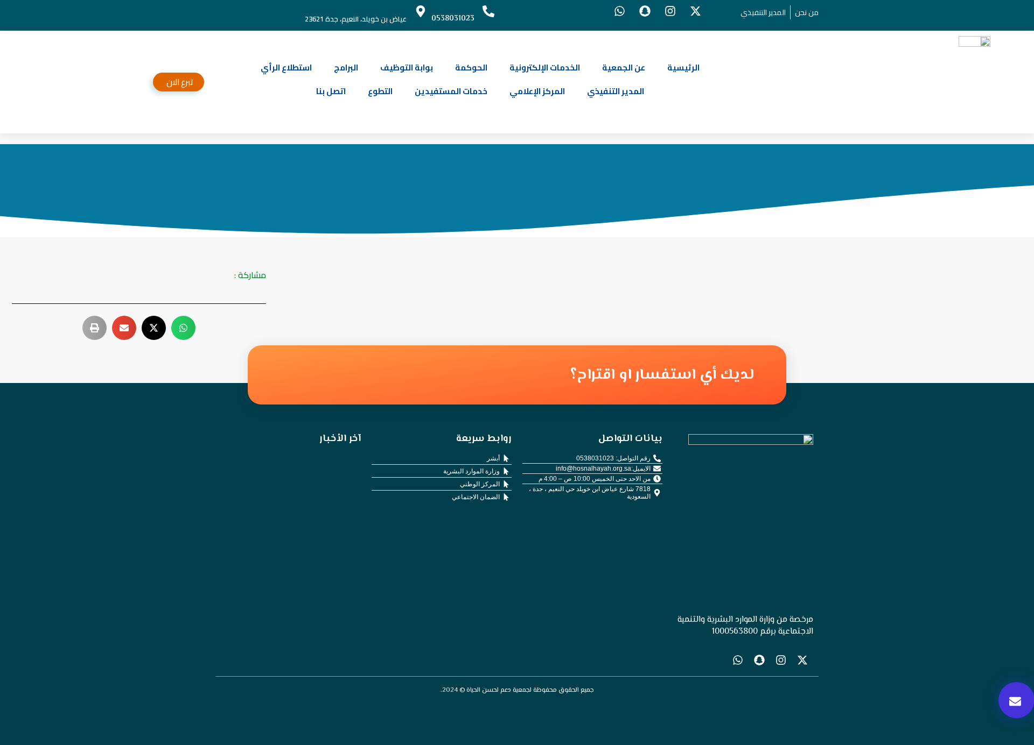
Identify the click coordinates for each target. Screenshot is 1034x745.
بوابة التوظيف (406, 67)
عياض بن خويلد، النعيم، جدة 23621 (356, 18)
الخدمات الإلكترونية (544, 67)
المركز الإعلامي (537, 91)
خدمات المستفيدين (451, 91)
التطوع (380, 91)
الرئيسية (683, 67)
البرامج (346, 67)
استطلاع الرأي (286, 67)
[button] (183, 328)
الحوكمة (471, 67)
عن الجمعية (623, 67)
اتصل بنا (331, 91)
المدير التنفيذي (615, 91)
